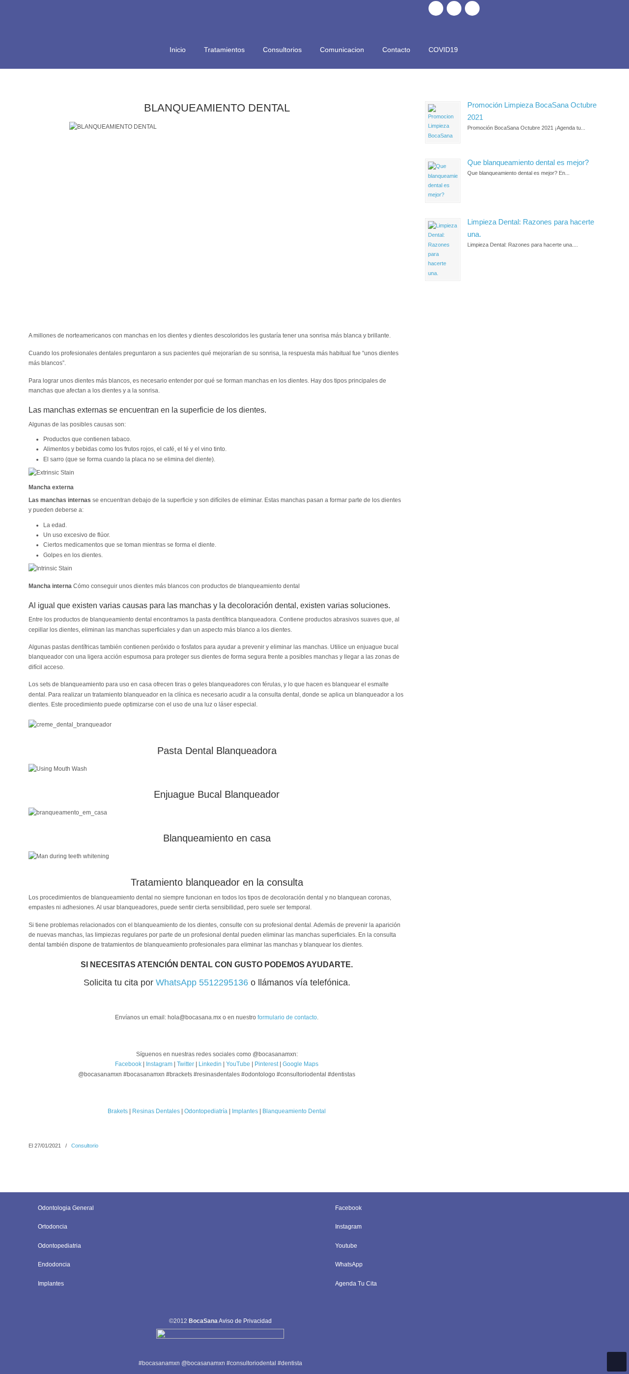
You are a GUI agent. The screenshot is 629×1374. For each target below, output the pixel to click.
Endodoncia (54, 1264)
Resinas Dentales (156, 1111)
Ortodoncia (52, 1226)
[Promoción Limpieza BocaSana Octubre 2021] (442, 122)
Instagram (159, 1064)
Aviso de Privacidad (245, 1321)
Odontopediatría (206, 1111)
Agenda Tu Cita (356, 1283)
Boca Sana (314, 17)
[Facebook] (436, 8)
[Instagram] (454, 8)
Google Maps (300, 1064)
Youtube (346, 1245)
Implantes (245, 1111)
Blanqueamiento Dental (294, 1111)
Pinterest (267, 1064)
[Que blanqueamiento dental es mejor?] (442, 181)
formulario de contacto (287, 1017)
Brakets (118, 1111)
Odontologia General (66, 1208)
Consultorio (84, 1146)
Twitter (185, 1064)
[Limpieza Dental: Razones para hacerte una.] (442, 249)
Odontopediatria (59, 1245)
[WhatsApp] (472, 8)
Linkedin (210, 1064)
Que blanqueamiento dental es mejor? (528, 163)
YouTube (238, 1064)
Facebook (128, 1064)
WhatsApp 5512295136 (202, 982)
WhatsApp (349, 1264)
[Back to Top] (617, 1362)
